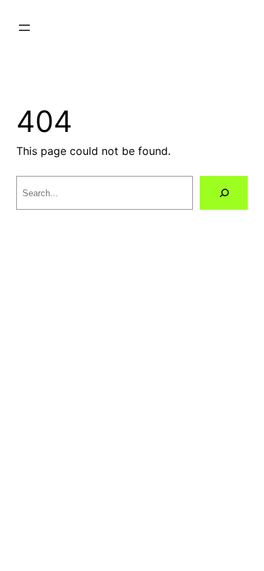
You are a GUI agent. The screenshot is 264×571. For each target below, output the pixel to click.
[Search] (224, 192)
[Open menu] (24, 28)
